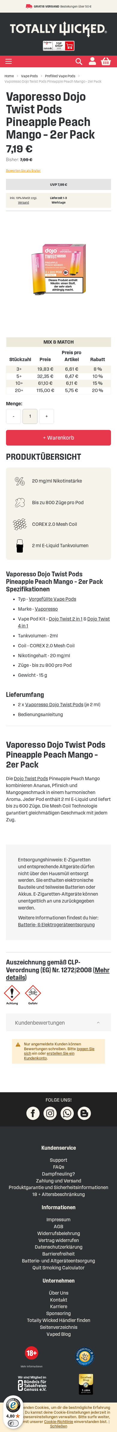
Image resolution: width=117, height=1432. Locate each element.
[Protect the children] (85, 1357)
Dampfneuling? (58, 1173)
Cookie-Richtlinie (58, 1422)
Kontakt (58, 1299)
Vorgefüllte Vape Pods (52, 599)
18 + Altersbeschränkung (58, 1194)
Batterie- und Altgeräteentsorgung (58, 1260)
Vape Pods (29, 76)
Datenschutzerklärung (58, 1247)
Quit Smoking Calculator (58, 1267)
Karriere (58, 1306)
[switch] (13, 1423)
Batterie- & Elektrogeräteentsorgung (56, 924)
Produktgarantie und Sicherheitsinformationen (58, 1187)
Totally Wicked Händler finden (58, 1320)
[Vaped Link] (84, 1113)
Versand (23, 202)
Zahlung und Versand (58, 1180)
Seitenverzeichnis (58, 1327)
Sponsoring (58, 1313)
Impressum (58, 1219)
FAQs (58, 1167)
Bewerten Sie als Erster (23, 170)
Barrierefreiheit (58, 1253)
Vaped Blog (58, 1334)
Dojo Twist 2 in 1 (65, 618)
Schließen (58, 1426)
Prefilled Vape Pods (60, 76)
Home (9, 76)
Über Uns (58, 1293)
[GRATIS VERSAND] (30, 6)
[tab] (58, 1022)
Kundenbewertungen (40, 1023)
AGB (58, 1226)
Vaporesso (46, 609)
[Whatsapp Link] (67, 1113)
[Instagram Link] (50, 1113)
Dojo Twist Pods (31, 778)
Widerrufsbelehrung (58, 1233)
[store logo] (58, 28)
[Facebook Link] (33, 1113)
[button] (92, 61)
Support (58, 1160)
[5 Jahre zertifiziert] (85, 1384)
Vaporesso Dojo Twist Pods (54, 704)
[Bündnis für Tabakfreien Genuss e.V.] (31, 1383)
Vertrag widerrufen (58, 1240)
